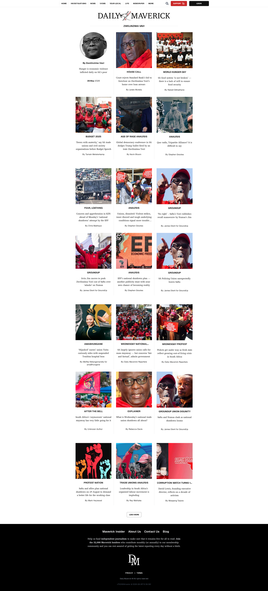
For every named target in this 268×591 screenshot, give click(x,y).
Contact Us (151, 531)
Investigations (78, 3)
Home (64, 3)
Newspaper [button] (138, 3)
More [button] (151, 3)
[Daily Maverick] (134, 16)
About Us (134, 531)
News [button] (93, 3)
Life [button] (127, 3)
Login (199, 3)
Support (177, 3)
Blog (166, 531)
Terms (140, 573)
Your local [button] (115, 3)
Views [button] (103, 3)
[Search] (167, 3)
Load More (134, 515)
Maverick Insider (113, 531)
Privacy (129, 573)
